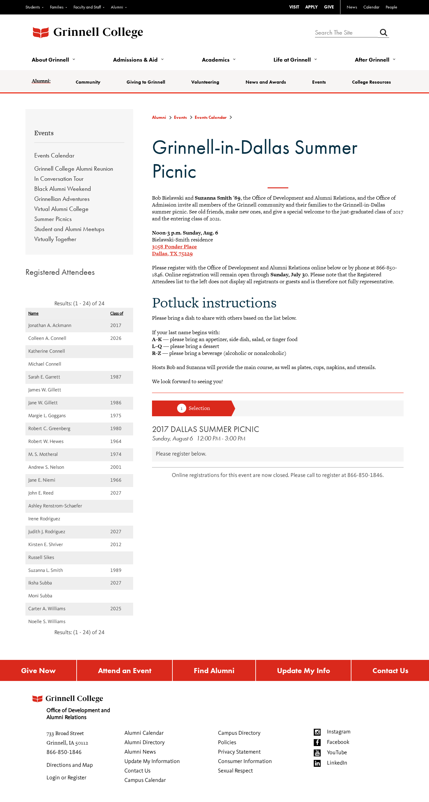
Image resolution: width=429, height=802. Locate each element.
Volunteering (205, 82)
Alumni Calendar (144, 733)
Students (32, 7)
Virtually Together (55, 239)
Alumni (117, 7)
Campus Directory (239, 733)
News (352, 7)
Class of (116, 314)
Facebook (338, 742)
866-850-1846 (64, 752)
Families (56, 7)
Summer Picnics (53, 219)
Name (33, 314)
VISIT (294, 7)
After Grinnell (372, 59)
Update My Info (303, 670)
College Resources (371, 82)
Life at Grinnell (292, 59)
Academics (216, 59)
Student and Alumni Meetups (69, 229)
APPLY (311, 7)
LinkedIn (337, 763)
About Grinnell (50, 59)
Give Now (38, 670)
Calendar (371, 7)
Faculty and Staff (87, 7)
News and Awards (266, 82)
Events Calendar (54, 155)
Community (88, 82)
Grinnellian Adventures (62, 199)
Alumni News (140, 752)
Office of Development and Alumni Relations (78, 714)
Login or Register (66, 778)
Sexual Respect (235, 771)
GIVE (329, 7)
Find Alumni (214, 670)
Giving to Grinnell (146, 82)
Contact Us (390, 670)
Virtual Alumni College (61, 209)
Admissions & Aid (135, 59)
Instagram (338, 732)
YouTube (337, 752)
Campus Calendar (145, 780)
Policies (227, 742)
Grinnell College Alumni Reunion (73, 168)
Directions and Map (69, 765)
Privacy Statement (239, 752)
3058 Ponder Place (174, 246)
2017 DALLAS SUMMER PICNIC (205, 428)
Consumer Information (245, 761)
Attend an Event (124, 670)
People (391, 7)
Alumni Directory (144, 742)
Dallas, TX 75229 (172, 253)
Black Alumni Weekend (62, 189)
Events (319, 82)
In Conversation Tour (59, 178)
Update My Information (152, 761)
